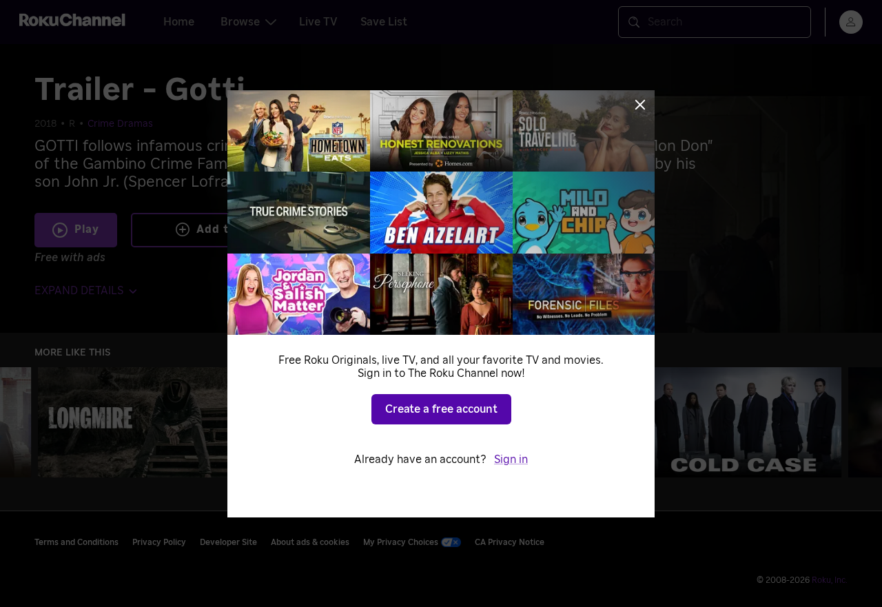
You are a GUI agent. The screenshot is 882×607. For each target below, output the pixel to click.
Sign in (511, 459)
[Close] (640, 105)
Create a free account (441, 409)
